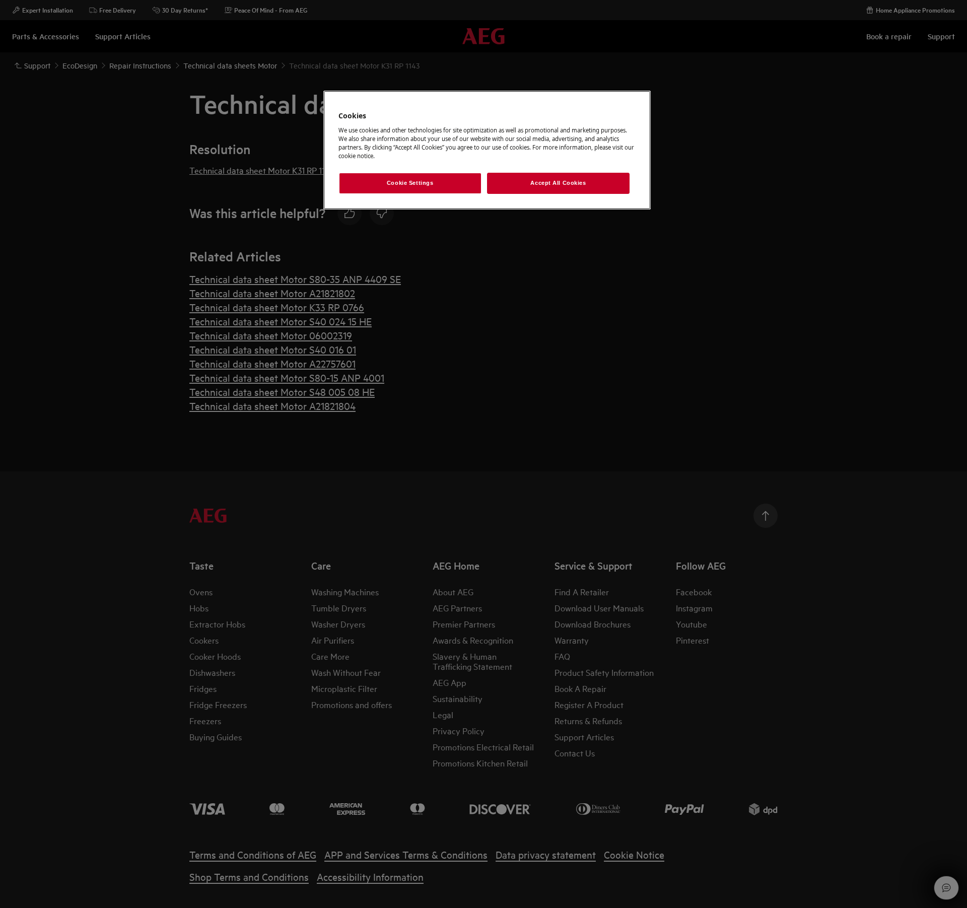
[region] (487, 150)
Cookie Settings (410, 183)
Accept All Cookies (558, 183)
